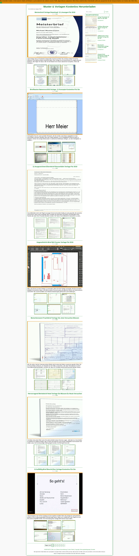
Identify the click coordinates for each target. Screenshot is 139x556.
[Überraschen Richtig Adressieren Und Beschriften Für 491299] (54, 541)
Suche (106, 11)
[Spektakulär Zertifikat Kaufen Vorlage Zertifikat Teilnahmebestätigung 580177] (68, 74)
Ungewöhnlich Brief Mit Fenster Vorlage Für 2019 (55, 242)
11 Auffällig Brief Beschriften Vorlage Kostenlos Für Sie (55, 469)
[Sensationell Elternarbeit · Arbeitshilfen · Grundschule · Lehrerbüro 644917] (54, 227)
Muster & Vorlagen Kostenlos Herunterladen (69, 6)
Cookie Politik (71, 549)
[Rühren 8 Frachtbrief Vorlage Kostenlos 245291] (40, 378)
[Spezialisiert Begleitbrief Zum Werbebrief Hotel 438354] (40, 454)
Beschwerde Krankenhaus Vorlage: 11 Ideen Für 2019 (103, 46)
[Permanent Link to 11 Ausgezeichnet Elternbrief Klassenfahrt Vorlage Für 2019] (57, 211)
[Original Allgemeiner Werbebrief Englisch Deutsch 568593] (68, 454)
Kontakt (93, 549)
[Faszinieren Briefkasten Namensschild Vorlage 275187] (54, 162)
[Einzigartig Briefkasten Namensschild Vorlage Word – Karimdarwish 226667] (68, 151)
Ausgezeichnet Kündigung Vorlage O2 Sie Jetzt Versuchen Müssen (103, 56)
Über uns (53, 549)
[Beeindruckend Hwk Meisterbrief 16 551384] (54, 74)
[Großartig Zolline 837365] (68, 389)
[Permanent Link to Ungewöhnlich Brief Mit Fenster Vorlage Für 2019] (57, 287)
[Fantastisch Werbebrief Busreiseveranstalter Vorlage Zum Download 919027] (68, 465)
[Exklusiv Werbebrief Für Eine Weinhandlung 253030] (54, 465)
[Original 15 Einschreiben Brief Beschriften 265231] (68, 541)
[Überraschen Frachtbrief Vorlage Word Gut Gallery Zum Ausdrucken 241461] (40, 389)
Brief (57, 14)
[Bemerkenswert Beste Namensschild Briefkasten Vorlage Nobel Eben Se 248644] (54, 151)
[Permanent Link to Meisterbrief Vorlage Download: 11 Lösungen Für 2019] (57, 57)
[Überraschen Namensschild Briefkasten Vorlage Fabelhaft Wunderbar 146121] (68, 162)
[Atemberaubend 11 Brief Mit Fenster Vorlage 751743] (68, 314)
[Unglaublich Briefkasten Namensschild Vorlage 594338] (40, 151)
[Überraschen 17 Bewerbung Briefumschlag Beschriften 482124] (54, 530)
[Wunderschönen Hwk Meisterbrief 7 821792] (40, 74)
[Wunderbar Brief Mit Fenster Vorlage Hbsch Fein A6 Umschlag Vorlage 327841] (68, 303)
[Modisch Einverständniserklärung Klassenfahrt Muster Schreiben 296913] (68, 227)
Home (29, 9)
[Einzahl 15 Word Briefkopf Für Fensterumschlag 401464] (54, 314)
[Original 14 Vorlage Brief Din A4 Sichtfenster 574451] (40, 314)
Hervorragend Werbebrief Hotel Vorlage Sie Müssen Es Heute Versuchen (55, 393)
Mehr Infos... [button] (134, 1)
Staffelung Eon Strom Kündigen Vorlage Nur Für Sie (103, 37)
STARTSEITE (47, 549)
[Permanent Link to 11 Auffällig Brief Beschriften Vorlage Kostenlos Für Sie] (57, 514)
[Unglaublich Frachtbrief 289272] (54, 378)
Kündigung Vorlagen (101, 40)
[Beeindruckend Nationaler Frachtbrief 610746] (68, 378)
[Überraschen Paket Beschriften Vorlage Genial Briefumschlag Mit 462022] (68, 530)
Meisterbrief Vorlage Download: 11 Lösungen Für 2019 (55, 12)
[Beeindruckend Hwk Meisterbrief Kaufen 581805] (54, 85)
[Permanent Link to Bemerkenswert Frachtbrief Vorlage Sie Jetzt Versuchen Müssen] (57, 362)
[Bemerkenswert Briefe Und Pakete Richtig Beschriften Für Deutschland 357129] (40, 530)
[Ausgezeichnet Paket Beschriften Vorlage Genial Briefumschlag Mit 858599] (40, 303)
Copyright (77, 549)
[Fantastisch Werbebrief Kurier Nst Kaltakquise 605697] (54, 454)
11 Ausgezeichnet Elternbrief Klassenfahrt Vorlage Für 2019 (55, 166)
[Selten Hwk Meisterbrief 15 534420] (40, 85)
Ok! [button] (1, 2)
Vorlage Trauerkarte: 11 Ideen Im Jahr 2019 (103, 18)
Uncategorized (100, 20)
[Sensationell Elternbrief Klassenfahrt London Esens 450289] (54, 238)
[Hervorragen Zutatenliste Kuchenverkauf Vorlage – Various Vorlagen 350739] (40, 238)
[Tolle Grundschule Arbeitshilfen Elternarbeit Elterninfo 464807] (40, 227)
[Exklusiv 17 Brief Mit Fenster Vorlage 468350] (54, 303)
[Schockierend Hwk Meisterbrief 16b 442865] (68, 85)
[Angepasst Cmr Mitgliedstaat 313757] (54, 389)
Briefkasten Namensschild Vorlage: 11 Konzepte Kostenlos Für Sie (55, 89)
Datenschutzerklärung (62, 549)
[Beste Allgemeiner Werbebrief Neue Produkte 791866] (40, 465)
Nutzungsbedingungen (85, 549)
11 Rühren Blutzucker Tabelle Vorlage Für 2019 (103, 28)
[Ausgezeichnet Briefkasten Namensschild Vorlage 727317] (40, 162)
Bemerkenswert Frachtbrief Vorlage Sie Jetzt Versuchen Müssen (55, 318)
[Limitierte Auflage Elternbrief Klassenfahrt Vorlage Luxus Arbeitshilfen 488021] (68, 238)
